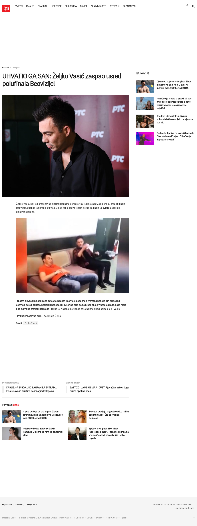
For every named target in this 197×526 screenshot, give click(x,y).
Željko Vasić (31, 323)
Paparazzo (129, 6)
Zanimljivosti (98, 6)
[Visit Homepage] (6, 6)
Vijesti (19, 6)
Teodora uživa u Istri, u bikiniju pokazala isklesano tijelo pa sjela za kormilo (175, 119)
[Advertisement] (98, 38)
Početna (5, 68)
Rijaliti (30, 6)
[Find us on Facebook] (187, 6)
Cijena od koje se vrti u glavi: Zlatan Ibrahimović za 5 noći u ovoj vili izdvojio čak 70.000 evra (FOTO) (43, 414)
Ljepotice (56, 6)
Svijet (83, 6)
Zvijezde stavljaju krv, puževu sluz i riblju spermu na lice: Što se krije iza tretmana (109, 414)
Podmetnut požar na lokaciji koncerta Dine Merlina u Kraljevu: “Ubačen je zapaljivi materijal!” (175, 136)
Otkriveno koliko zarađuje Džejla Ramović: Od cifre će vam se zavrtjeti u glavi (42, 431)
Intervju (114, 6)
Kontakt (19, 505)
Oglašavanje (31, 505)
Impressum (7, 505)
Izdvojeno (16, 68)
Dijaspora (71, 6)
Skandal (42, 6)
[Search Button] (193, 6)
